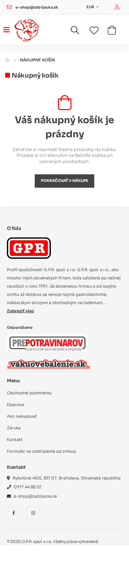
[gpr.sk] (64, 248)
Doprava (15, 404)
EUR (90, 7)
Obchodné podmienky (29, 393)
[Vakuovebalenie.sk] (48, 364)
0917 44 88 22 (27, 487)
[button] (79, 31)
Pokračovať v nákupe (64, 180)
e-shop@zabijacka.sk (36, 7)
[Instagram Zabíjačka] (33, 513)
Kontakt (15, 439)
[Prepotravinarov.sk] (47, 343)
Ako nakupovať (22, 416)
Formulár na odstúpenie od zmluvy (41, 451)
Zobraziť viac (20, 311)
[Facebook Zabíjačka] (13, 513)
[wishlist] (98, 30)
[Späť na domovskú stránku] (7, 59)
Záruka (14, 428)
